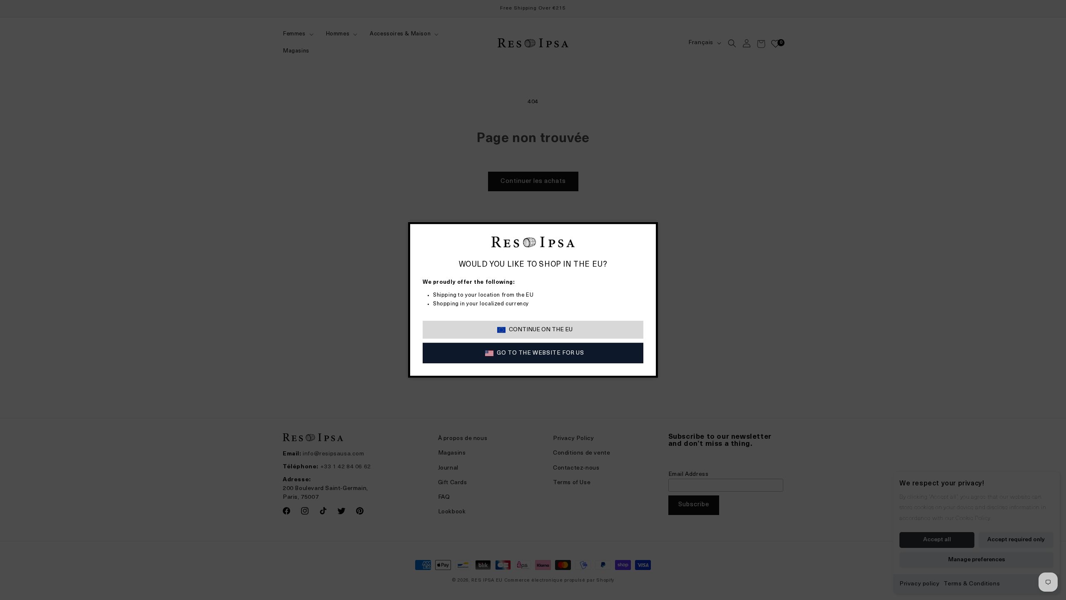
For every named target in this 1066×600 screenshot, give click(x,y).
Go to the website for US (540, 353)
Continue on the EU (541, 330)
